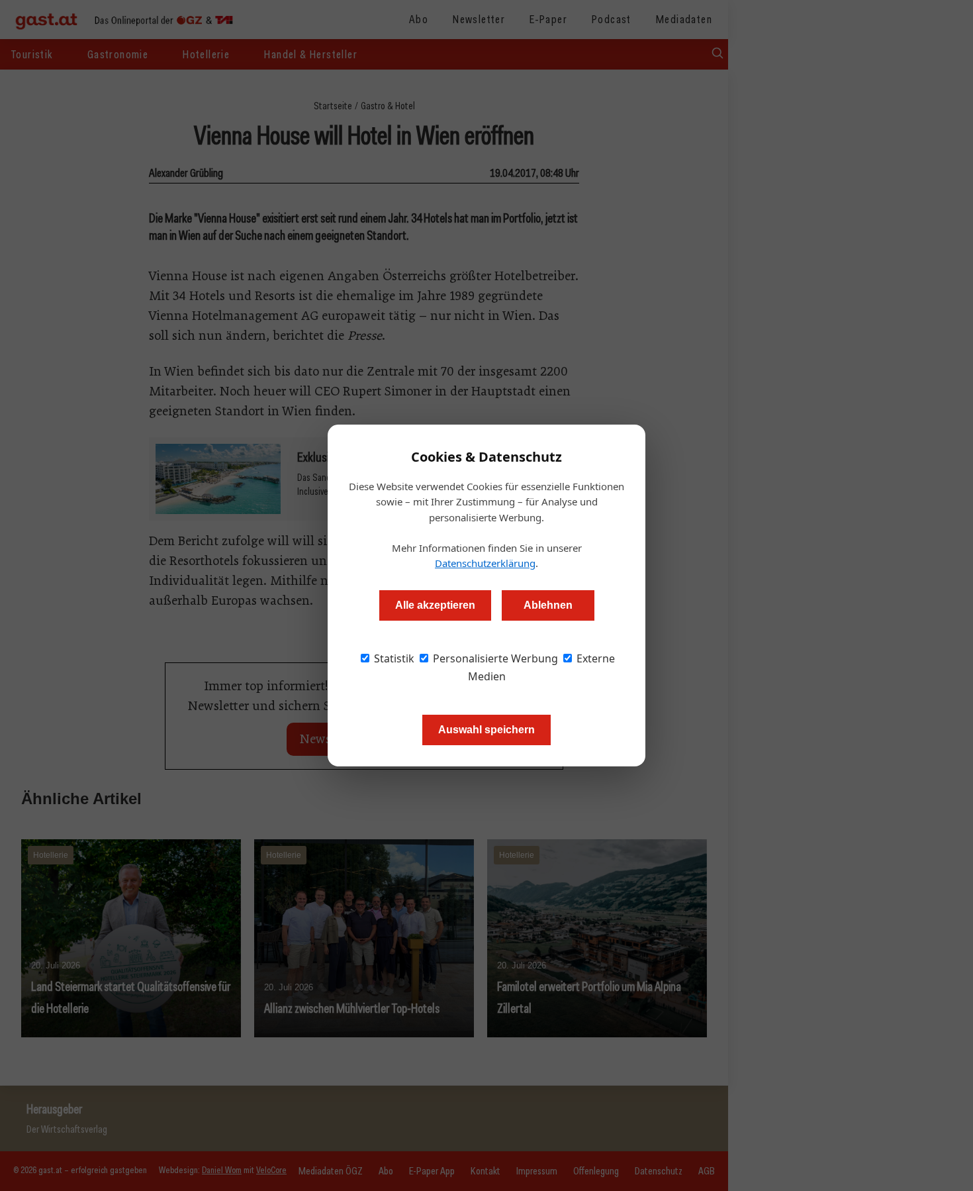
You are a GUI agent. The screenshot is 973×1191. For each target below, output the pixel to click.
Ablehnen (548, 605)
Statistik (392, 658)
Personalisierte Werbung (494, 658)
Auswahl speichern (486, 729)
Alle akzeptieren (435, 605)
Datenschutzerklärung (485, 563)
